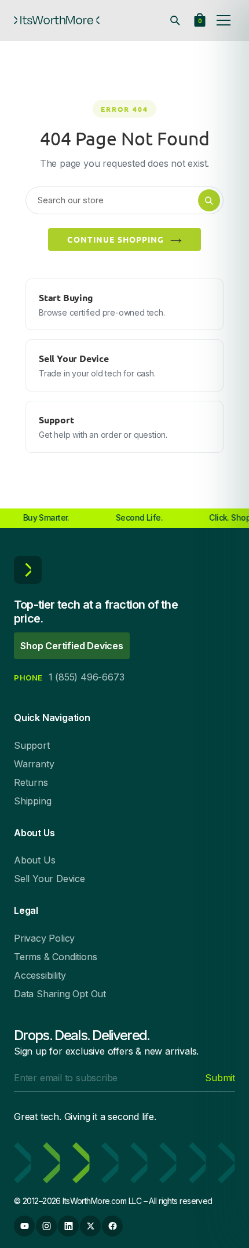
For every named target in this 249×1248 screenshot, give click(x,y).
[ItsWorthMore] (57, 20)
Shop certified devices (71, 646)
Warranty (34, 764)
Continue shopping (115, 239)
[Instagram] (46, 1226)
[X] (90, 1226)
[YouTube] (24, 1226)
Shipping (32, 801)
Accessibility (39, 975)
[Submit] (209, 200)
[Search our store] (174, 20)
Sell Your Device (49, 878)
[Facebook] (112, 1226)
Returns (31, 782)
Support (32, 745)
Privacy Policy (44, 938)
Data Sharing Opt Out (60, 994)
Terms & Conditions (55, 956)
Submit (220, 1078)
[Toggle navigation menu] (223, 20)
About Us (34, 860)
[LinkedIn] (68, 1226)
